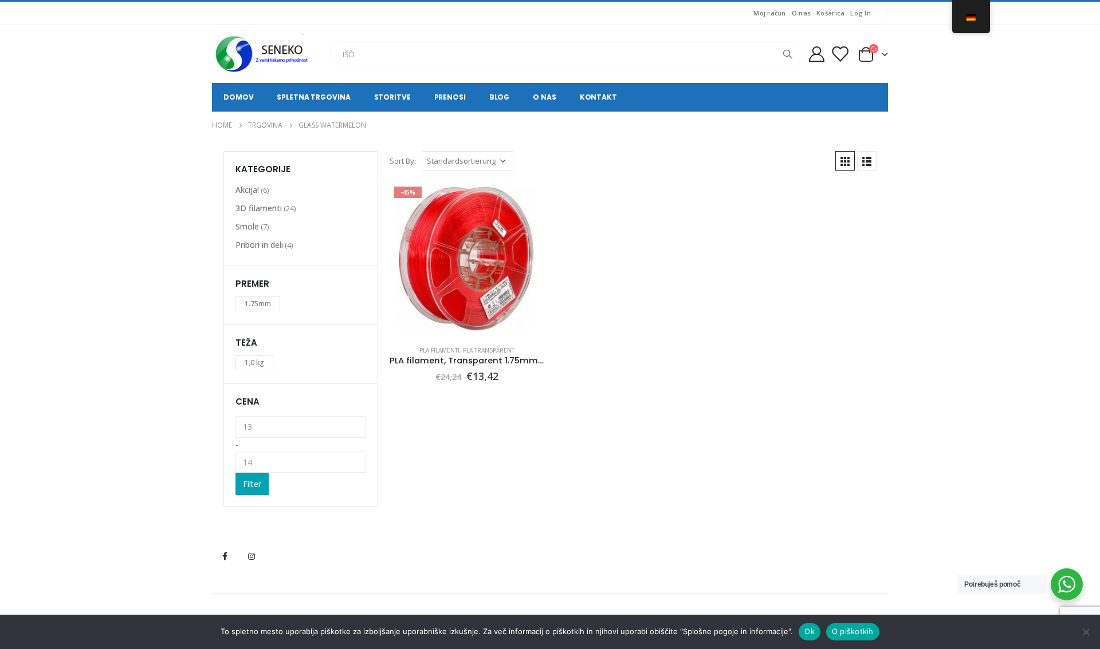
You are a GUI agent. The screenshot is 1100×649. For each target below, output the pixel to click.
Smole (247, 226)
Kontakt (598, 97)
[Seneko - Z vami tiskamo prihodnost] (263, 54)
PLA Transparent (488, 350)
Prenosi (450, 97)
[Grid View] (845, 161)
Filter (252, 483)
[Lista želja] (840, 54)
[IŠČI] (788, 54)
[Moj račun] (816, 54)
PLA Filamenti (439, 350)
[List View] (867, 161)
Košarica (830, 13)
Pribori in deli (259, 244)
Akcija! (247, 189)
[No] (1085, 632)
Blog (499, 97)
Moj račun (769, 13)
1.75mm (258, 303)
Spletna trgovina (313, 97)
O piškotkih (853, 631)
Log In (860, 13)
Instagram (251, 556)
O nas (801, 13)
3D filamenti (258, 208)
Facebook (224, 556)
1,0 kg (254, 362)
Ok (809, 631)
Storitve (392, 97)
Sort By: (403, 161)
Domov (238, 97)
